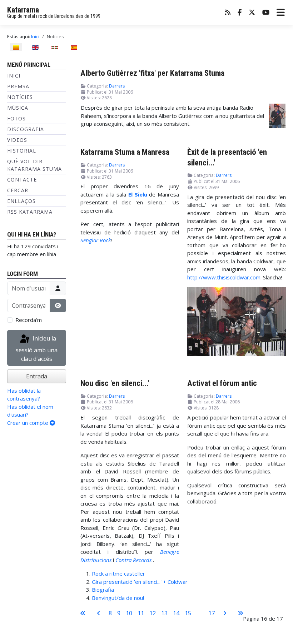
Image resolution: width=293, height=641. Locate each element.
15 (188, 613)
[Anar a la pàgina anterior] (98, 613)
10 (129, 613)
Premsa (18, 86)
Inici (13, 75)
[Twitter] (252, 13)
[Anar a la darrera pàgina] (240, 613)
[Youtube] (265, 13)
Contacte (22, 179)
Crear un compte (28, 422)
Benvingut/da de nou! (118, 597)
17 (211, 613)
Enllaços (21, 201)
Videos (17, 139)
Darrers (117, 86)
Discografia (25, 129)
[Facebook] (240, 13)
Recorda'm (28, 319)
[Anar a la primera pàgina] (82, 613)
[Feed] (227, 13)
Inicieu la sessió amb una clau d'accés (37, 349)
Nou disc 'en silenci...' (114, 383)
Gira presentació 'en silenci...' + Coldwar (140, 581)
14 (176, 613)
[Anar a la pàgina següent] (224, 613)
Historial (21, 150)
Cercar (17, 190)
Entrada (36, 376)
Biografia (103, 589)
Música (17, 107)
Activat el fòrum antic (222, 383)
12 (152, 613)
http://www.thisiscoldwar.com (223, 277)
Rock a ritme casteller (118, 573)
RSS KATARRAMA (30, 211)
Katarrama (23, 9)
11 (141, 613)
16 (200, 613)
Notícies (20, 97)
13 (164, 613)
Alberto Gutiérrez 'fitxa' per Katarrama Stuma (152, 73)
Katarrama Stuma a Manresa (124, 151)
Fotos (16, 118)
